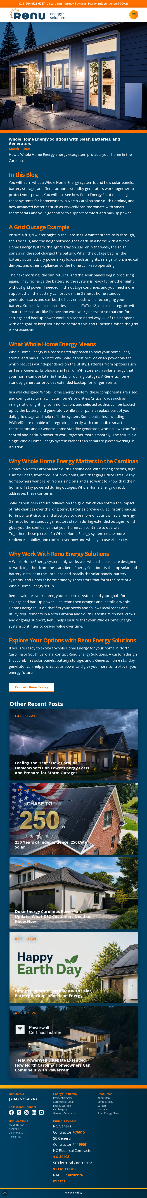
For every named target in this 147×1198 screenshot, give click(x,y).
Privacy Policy (73, 1192)
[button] (133, 14)
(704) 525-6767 (23, 1098)
